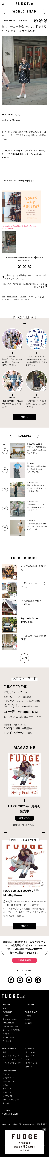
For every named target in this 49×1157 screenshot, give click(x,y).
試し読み (24, 818)
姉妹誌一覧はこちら (23, 825)
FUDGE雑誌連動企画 (30, 706)
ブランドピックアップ (11, 1026)
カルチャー (7, 1074)
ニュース (6, 1015)
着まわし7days (8, 1037)
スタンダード (8, 1034)
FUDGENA (27, 697)
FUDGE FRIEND (15, 687)
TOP (3, 297)
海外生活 (28, 1066)
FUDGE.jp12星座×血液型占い (18, 728)
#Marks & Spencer (28, 257)
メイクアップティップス (12, 1063)
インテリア (9, 700)
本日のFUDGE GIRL (33, 701)
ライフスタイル (9, 1078)
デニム (28, 692)
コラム (5, 1085)
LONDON (23, 297)
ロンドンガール (14, 733)
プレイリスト (8, 1092)
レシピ (28, 1059)
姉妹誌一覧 (17, 1124)
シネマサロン (8, 1096)
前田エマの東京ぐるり (11, 1099)
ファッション (30, 1052)
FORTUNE (6, 1110)
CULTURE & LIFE (9, 1070)
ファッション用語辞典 (11, 1030)
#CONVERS (10, 257)
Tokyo (35, 712)
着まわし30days (20, 725)
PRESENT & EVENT (10, 1113)
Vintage (23, 712)
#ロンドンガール (24, 260)
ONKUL (29, 733)
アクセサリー (8, 1041)
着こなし (11, 705)
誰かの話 (6, 1103)
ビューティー (30, 1056)
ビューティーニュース (11, 1056)
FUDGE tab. (30, 1004)
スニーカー (20, 701)
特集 (4, 1008)
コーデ (9, 711)
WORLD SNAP (12, 297)
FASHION (6, 1004)
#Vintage (39, 257)
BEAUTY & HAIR (9, 1048)
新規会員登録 (24, 960)
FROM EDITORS (29, 1124)
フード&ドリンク (9, 1081)
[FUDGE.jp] (24, 4)
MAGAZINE (6, 1124)
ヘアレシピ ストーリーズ (12, 1059)
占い (17, 697)
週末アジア (7, 1088)
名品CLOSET (7, 1012)
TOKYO (28, 1016)
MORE (24, 926)
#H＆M (18, 257)
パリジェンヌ (13, 692)
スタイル (8, 697)
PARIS (27, 1019)
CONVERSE (7, 725)
